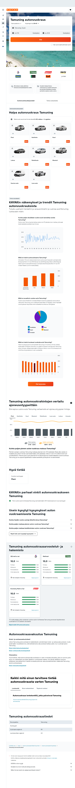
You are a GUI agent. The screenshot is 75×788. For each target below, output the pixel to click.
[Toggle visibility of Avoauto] (31, 332)
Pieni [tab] (12, 416)
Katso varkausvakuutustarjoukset (19, 651)
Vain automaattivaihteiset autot (62, 45)
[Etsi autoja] (3, 23)
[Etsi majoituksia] (3, 19)
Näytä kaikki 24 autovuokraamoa (19, 625)
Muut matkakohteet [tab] (28, 688)
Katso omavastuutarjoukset (17, 665)
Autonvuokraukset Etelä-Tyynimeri (31, 745)
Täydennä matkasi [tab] (42, 688)
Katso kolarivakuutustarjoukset (19, 648)
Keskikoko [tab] (20, 416)
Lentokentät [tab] (15, 688)
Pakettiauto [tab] (43, 416)
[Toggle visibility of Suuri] (30, 330)
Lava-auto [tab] (53, 416)
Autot (19, 745)
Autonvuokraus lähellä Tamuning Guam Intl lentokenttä (25, 700)
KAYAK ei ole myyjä (17, 763)
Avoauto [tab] (68, 416)
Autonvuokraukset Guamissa (49, 745)
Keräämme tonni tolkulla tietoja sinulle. (23, 767)
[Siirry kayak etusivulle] (12, 10)
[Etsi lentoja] (3, 15)
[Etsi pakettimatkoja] (3, 27)
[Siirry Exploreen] (3, 32)
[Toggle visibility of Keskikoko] (32, 327)
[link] (40, 384)
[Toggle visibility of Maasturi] (45, 330)
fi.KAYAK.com (12, 745)
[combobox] (16, 23)
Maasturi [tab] (34, 416)
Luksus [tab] (61, 416)
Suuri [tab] (27, 416)
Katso (26, 141)
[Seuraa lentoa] (3, 36)
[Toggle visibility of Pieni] (44, 327)
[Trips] (3, 41)
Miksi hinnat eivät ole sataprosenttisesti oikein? (25, 770)
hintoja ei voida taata (52, 758)
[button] (3, 10)
